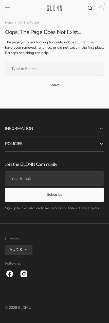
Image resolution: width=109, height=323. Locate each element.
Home (9, 23)
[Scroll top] (103, 317)
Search (54, 85)
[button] (7, 8)
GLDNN (24, 307)
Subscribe (54, 194)
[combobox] (54, 69)
